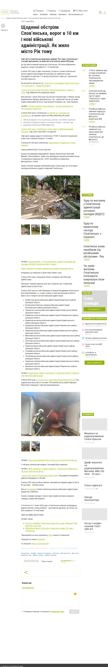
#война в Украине (50, 555)
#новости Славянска (44, 553)
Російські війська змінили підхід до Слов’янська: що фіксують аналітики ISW (97, 114)
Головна (39, 11)
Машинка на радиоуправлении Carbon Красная (94, 436)
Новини (52, 11)
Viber (50, 535)
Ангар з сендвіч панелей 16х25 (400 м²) (92, 526)
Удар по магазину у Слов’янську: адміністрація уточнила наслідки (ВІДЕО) (94, 207)
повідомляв (31, 489)
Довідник (65, 11)
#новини (33, 553)
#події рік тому (26, 555)
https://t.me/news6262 (40, 544)
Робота (35, 14)
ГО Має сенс (81, 11)
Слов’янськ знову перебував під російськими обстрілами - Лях (94, 251)
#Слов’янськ (25, 553)
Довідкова (53, 14)
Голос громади (91, 301)
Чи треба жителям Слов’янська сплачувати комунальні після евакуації (94, 274)
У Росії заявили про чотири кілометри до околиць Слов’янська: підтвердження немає (98, 76)
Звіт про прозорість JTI (76, 14)
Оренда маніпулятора (91, 499)
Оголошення (44, 14)
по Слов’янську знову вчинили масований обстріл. (56, 380)
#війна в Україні (38, 555)
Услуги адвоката (93, 485)
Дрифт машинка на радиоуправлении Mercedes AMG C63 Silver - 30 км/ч (94, 468)
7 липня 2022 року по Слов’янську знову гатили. (40, 475)
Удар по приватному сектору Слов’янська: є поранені (92, 230)
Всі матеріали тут (95, 309)
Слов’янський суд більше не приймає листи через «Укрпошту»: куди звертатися (98, 96)
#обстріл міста (65, 553)
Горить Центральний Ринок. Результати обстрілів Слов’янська (52, 460)
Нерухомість (62, 14)
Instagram (41, 539)
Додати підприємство (94, 363)
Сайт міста (4, 30)
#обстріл (56, 553)
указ (38, 293)
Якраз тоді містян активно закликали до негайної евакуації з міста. (47, 268)
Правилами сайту (57, 612)
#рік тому (75, 553)
